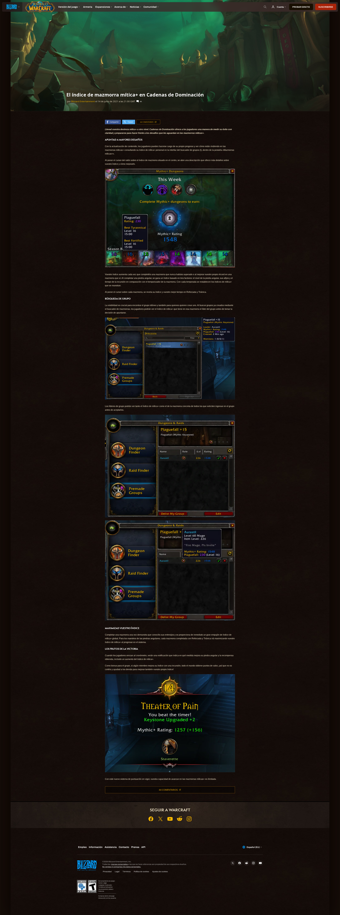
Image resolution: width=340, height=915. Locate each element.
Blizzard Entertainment (83, 101)
